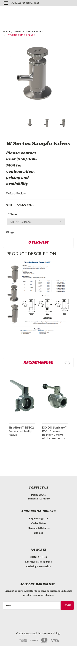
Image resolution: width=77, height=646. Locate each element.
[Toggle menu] (5, 5)
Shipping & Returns (38, 527)
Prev (65, 362)
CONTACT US (38, 556)
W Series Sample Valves (21, 35)
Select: (14, 214)
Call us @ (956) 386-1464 (25, 3)
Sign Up (43, 518)
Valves (18, 31)
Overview (38, 242)
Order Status (38, 523)
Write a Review (16, 193)
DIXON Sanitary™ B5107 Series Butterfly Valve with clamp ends (54, 433)
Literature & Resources (38, 561)
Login (32, 518)
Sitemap (38, 532)
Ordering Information (38, 566)
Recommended (38, 362)
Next (69, 362)
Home (6, 31)
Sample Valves (34, 31)
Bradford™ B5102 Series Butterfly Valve (21, 431)
